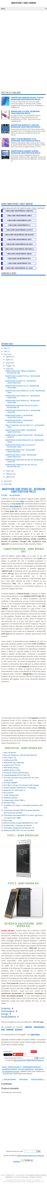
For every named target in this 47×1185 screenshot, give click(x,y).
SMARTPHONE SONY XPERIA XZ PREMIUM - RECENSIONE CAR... (20, 372)
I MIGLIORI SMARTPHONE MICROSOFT (19, 235)
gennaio (9, 477)
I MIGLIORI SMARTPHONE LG (19, 225)
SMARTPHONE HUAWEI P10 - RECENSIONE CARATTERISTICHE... (20, 382)
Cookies (32, 1177)
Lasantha (37, 1180)
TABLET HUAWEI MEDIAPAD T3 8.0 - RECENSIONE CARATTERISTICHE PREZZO (25, 140)
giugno (8, 363)
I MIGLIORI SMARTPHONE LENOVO (19, 230)
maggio (9, 366)
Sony (22, 501)
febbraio (9, 474)
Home (4, 1067)
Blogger (25, 1177)
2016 (6, 481)
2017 (6, 354)
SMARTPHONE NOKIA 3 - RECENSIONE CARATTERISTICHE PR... (19, 416)
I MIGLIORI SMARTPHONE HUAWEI (19, 244)
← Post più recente (9, 1079)
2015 (6, 484)
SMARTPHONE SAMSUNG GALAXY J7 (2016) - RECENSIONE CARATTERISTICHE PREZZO (27, 98)
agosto (9, 357)
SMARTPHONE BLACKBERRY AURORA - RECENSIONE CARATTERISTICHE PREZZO (25, 152)
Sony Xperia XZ (15, 506)
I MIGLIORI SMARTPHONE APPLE (19, 216)
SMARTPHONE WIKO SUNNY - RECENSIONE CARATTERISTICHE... (20, 456)
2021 (6, 351)
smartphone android (9, 1069)
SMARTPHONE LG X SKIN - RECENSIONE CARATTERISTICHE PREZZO (25, 112)
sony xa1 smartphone (25, 1069)
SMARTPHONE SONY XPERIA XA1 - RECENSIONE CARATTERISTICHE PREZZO (23, 490)
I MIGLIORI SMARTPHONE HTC (19, 258)
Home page (23, 1079)
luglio (8, 360)
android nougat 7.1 (15, 1067)
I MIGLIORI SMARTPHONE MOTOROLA (19, 249)
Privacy (39, 1177)
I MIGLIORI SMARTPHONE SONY (19, 239)
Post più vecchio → (38, 1079)
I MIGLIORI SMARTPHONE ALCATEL (19, 268)
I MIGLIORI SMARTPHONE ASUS (19, 220)
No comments (15, 495)
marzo (8, 471)
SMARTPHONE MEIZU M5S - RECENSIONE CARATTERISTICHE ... (20, 451)
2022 (6, 348)
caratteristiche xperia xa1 (32, 1067)
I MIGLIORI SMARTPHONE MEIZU (19, 254)
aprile (8, 369)
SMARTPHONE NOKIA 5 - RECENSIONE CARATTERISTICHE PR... (19, 421)
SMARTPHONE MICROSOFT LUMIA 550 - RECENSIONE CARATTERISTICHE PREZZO (25, 126)
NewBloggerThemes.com (35, 1181)
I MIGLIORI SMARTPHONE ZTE (19, 263)
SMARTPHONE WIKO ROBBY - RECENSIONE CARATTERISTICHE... (20, 431)
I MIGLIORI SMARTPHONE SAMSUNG (19, 211)
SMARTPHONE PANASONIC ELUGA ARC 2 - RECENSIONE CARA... (20, 446)
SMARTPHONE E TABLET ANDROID (23, 2)
